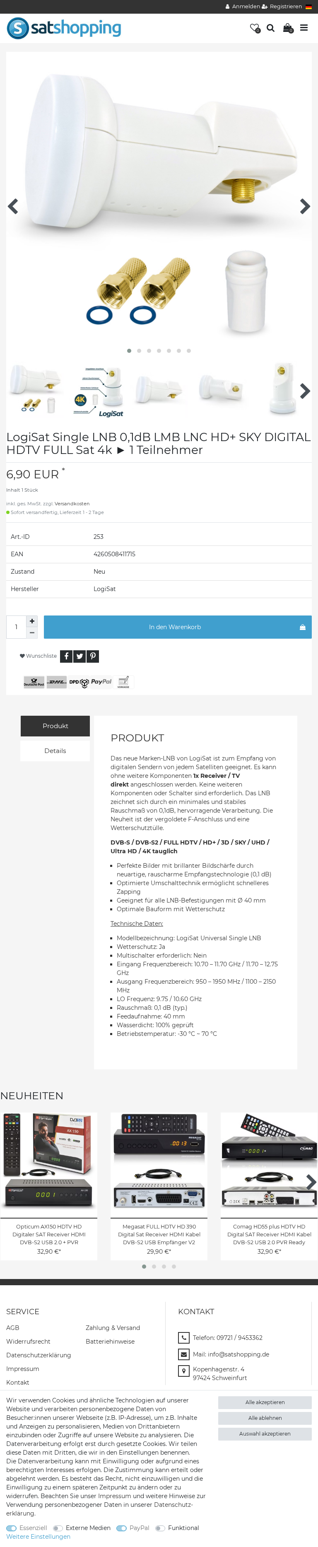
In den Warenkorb (175, 627)
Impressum (22, 1369)
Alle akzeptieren (265, 1402)
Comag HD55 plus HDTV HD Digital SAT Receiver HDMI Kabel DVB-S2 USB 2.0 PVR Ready (269, 1234)
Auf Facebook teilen (66, 656)
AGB (12, 1328)
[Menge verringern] (32, 633)
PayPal (139, 1528)
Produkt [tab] (55, 726)
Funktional (183, 1528)
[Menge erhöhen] (32, 621)
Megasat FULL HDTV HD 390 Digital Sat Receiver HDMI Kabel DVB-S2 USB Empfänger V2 (159, 1234)
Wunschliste (41, 656)
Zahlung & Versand (113, 1328)
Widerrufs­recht (28, 1341)
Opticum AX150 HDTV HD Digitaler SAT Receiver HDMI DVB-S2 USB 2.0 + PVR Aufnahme (49, 1235)
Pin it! (93, 656)
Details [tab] (55, 751)
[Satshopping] (64, 27)
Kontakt (17, 1382)
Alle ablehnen (265, 1418)
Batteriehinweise (110, 1341)
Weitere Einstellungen (38, 1536)
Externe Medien (88, 1528)
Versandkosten (72, 504)
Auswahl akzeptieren (265, 1434)
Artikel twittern (79, 656)
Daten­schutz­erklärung (38, 1355)
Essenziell (33, 1528)
